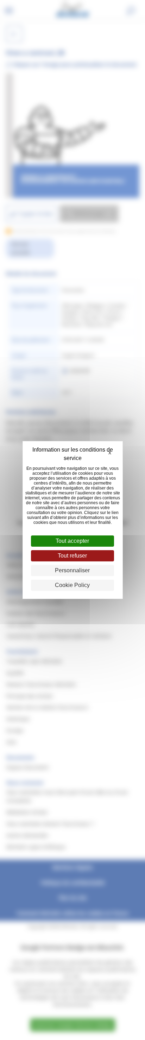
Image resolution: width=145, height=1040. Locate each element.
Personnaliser (72, 570)
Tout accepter (72, 541)
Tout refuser (72, 556)
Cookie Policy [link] (72, 585)
